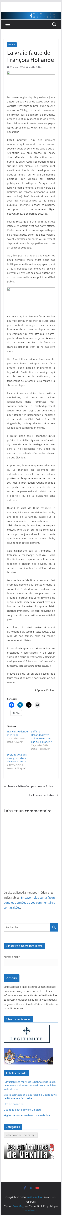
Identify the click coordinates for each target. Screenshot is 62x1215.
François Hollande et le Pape (17, 733)
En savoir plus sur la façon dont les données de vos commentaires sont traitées (29, 902)
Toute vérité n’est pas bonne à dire (30, 786)
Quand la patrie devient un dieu (22, 1109)
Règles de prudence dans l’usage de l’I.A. (27, 1115)
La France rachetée (41, 795)
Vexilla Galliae (35, 67)
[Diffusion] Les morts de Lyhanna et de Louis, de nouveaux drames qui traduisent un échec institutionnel (30, 1085)
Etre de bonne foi (14, 1104)
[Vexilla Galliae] (31, 14)
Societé (11, 44)
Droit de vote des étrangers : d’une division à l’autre (17, 758)
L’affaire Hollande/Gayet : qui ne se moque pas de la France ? (41, 736)
